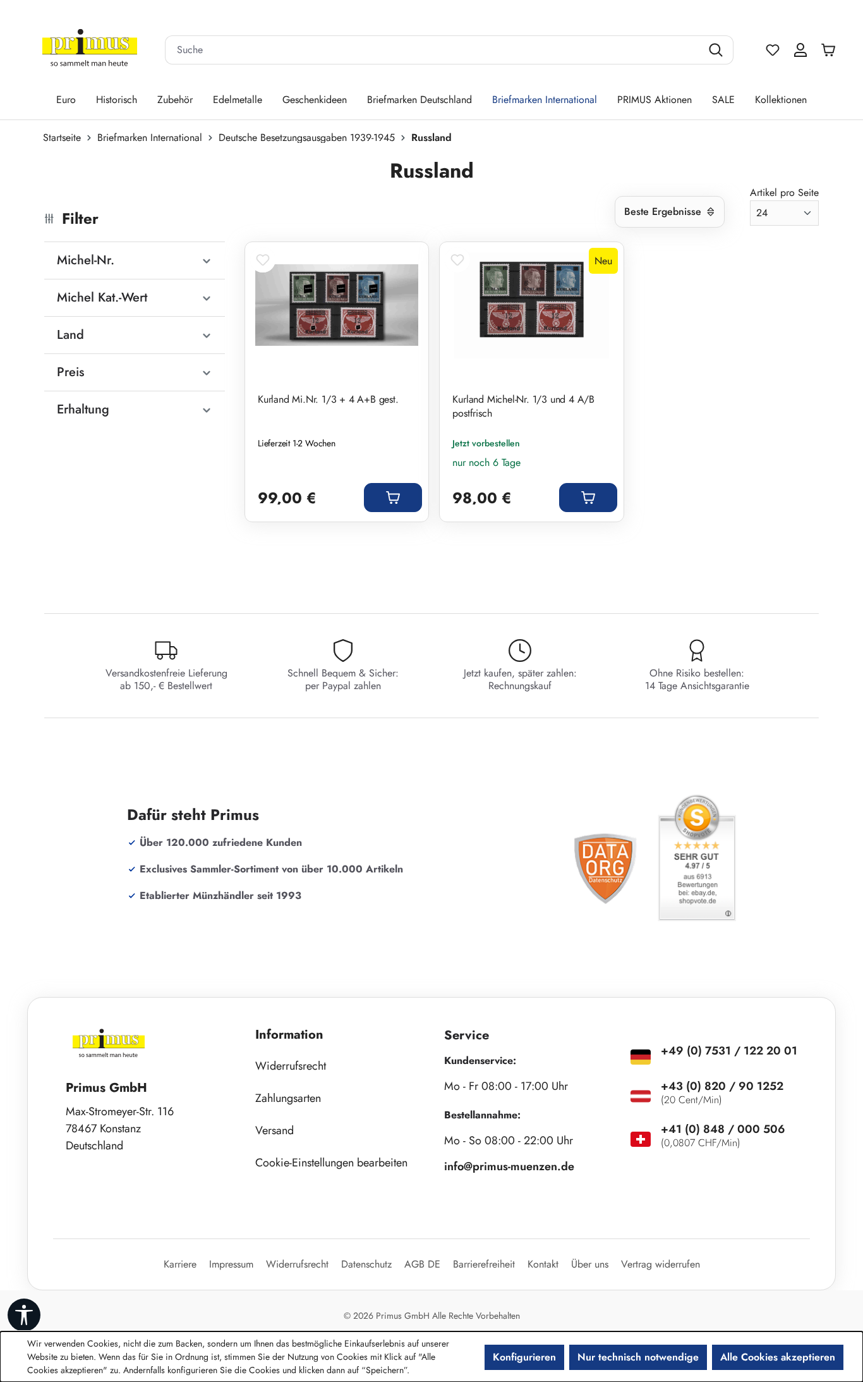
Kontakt (543, 1264)
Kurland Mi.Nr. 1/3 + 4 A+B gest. (328, 400)
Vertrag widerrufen (660, 1264)
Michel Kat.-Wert (102, 297)
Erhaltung (83, 409)
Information (289, 1034)
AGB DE (422, 1264)
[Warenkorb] (831, 50)
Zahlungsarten (288, 1098)
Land (70, 335)
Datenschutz (366, 1264)
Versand (274, 1130)
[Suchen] (717, 49)
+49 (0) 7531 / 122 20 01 (729, 1050)
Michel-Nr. (85, 260)
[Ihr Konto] (800, 50)
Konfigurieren (524, 1357)
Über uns (589, 1264)
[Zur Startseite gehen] (90, 50)
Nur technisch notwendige (638, 1357)
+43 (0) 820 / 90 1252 (722, 1086)
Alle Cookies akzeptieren (777, 1357)
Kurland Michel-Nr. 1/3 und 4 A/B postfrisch (523, 406)
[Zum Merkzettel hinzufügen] (262, 259)
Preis (70, 372)
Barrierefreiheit (484, 1264)
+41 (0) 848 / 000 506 (723, 1129)
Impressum (231, 1264)
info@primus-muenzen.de (509, 1166)
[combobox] (433, 49)
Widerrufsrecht (290, 1066)
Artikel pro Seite (784, 192)
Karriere (180, 1264)
